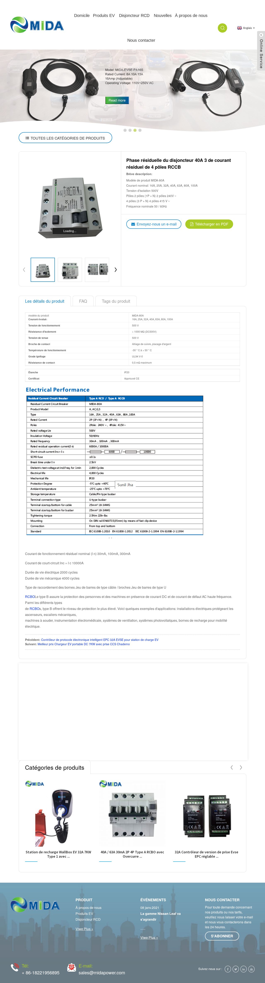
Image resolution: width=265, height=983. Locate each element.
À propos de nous (88, 907)
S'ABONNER (222, 936)
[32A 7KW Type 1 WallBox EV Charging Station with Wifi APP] (58, 813)
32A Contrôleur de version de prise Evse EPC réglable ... (206, 854)
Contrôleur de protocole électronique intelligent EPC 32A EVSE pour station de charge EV (99, 640)
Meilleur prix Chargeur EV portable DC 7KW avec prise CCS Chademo (84, 644)
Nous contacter (141, 40)
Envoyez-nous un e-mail (157, 223)
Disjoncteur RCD (134, 15)
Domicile (82, 15)
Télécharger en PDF (211, 223)
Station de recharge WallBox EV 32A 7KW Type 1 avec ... (58, 854)
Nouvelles (163, 15)
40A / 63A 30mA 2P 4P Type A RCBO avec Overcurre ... (132, 854)
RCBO (30, 596)
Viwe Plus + (84, 928)
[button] (14, 91)
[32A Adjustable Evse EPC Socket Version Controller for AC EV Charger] (206, 813)
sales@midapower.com (102, 972)
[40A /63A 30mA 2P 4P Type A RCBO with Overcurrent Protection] (132, 813)
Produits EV (104, 15)
